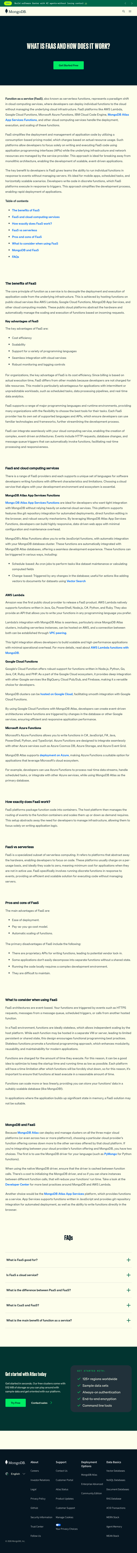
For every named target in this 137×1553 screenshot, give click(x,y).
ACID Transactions (115, 1507)
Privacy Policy (38, 1498)
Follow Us (36, 1535)
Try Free (15, 1403)
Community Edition (91, 1493)
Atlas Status (62, 1489)
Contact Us (61, 1470)
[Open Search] (123, 11)
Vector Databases (115, 1470)
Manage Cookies (64, 1517)
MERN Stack (112, 1517)
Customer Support (65, 1507)
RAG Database (113, 1498)
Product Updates (65, 1498)
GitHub (34, 1507)
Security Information (41, 1517)
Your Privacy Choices (67, 1528)
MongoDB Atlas (89, 1474)
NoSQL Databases (115, 1480)
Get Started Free (68, 65)
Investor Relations (40, 1480)
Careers (35, 1470)
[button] (18, 1474)
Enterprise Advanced (92, 1484)
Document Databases (117, 1489)
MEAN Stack (112, 1535)
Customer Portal (64, 1480)
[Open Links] (130, 11)
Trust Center (37, 1526)
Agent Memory (114, 1526)
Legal (33, 1489)
